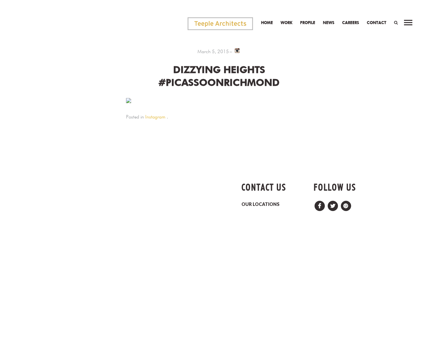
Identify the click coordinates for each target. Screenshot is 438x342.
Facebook (320, 204)
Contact (376, 22)
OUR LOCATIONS (260, 204)
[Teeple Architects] (220, 23)
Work (286, 22)
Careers (350, 22)
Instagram (155, 117)
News (328, 22)
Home (267, 22)
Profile (307, 22)
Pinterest (346, 204)
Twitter (333, 204)
